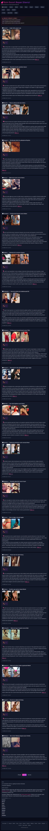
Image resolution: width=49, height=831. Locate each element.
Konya (26, 7)
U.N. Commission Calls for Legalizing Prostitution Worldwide (13, 783)
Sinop (21, 7)
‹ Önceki (19, 774)
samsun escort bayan (26, 794)
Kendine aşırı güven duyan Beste (17, 589)
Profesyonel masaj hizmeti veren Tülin (20, 330)
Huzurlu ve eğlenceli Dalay (16, 700)
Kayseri (31, 7)
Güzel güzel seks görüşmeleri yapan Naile (20, 367)
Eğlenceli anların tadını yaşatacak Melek (20, 665)
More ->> (37, 59)
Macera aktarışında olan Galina (17, 102)
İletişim (16, 12)
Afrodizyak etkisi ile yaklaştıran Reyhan (20, 140)
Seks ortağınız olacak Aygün (16, 517)
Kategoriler (6, 798)
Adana (8, 9)
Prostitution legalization (6, 785)
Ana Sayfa (4, 823)
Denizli (3, 9)
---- (6, 42)
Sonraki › (29, 774)
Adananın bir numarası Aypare (17, 252)
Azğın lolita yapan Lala (15, 28)
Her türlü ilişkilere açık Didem (17, 403)
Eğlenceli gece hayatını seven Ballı (20, 628)
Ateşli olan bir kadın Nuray (16, 554)
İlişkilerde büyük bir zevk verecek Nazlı (20, 442)
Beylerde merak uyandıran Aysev (18, 67)
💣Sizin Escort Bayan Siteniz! (15, 2)
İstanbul (36, 7)
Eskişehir (14, 9)
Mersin (16, 7)
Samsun (11, 7)
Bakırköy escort (5, 791)
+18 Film (3, 12)
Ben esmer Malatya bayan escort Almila (20, 735)
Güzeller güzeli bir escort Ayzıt (18, 481)
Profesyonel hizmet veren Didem (18, 213)
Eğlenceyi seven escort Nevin (16, 177)
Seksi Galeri (10, 12)
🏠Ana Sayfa (4, 7)
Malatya (42, 7)
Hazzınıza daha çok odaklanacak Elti (20, 291)
